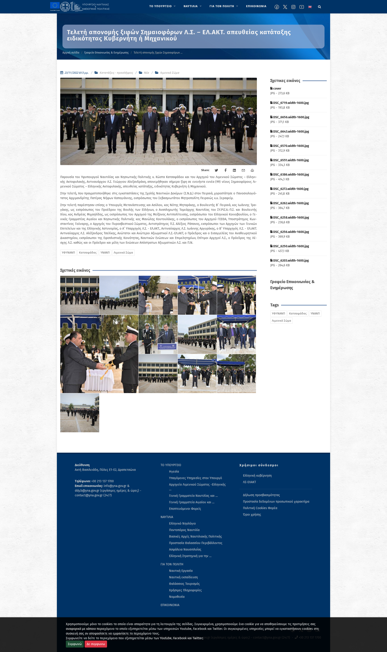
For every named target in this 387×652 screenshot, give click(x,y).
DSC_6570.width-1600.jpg (291, 146)
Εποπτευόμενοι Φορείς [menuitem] (185, 509)
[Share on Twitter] (216, 170)
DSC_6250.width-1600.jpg (291, 246)
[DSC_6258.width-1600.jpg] (158, 373)
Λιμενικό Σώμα (169, 72)
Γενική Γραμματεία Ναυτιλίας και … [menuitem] (193, 496)
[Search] (319, 6)
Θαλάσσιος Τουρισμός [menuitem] (184, 584)
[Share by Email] (243, 170)
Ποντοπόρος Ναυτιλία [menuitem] (184, 530)
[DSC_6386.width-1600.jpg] (158, 334)
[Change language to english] (310, 7)
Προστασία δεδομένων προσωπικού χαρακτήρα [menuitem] (276, 502)
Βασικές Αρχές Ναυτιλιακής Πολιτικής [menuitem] (195, 536)
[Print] (252, 170)
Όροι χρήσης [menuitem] (252, 514)
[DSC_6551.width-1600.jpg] (99, 354)
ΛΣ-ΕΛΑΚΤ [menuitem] (249, 482)
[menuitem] (163, 6)
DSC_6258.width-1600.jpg (291, 217)
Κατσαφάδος (88, 252)
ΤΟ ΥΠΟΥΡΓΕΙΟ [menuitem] (171, 465)
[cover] (79, 295)
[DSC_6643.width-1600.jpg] (197, 295)
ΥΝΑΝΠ (105, 252)
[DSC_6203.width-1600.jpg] (79, 413)
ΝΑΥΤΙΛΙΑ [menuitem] (167, 517)
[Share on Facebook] (225, 170)
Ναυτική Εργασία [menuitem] (181, 571)
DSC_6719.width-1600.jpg (291, 103)
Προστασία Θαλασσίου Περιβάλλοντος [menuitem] (195, 543)
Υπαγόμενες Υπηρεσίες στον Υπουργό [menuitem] (195, 478)
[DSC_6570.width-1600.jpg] (236, 295)
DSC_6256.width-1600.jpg (291, 232)
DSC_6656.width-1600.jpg (291, 117)
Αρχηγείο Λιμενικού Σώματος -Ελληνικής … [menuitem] (197, 487)
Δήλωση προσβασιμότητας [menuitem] (261, 495)
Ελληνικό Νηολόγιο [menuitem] (182, 523)
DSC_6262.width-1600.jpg (291, 203)
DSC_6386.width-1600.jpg (291, 174)
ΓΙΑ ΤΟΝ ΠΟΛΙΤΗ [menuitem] (172, 564)
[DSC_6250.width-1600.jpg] (236, 373)
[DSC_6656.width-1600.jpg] (158, 295)
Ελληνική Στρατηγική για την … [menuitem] (190, 556)
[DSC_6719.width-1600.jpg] (119, 295)
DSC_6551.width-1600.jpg (291, 160)
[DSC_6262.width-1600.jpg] (236, 334)
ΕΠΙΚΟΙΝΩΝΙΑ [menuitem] (170, 605)
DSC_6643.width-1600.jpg (291, 131)
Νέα (146, 72)
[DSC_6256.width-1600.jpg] (197, 373)
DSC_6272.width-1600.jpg (291, 189)
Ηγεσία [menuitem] (174, 471)
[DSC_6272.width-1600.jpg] (197, 334)
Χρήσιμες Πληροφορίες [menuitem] (185, 590)
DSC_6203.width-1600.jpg (291, 261)
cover (277, 88)
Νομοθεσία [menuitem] (177, 597)
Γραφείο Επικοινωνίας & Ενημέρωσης (106, 52)
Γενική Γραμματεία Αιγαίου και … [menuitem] (191, 502)
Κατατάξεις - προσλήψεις (116, 72)
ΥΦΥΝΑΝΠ (68, 252)
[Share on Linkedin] (234, 170)
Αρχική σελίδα (70, 52)
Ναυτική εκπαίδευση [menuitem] (183, 577)
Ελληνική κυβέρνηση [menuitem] (257, 476)
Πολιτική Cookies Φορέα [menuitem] (260, 508)
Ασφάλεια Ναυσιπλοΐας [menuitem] (185, 549)
